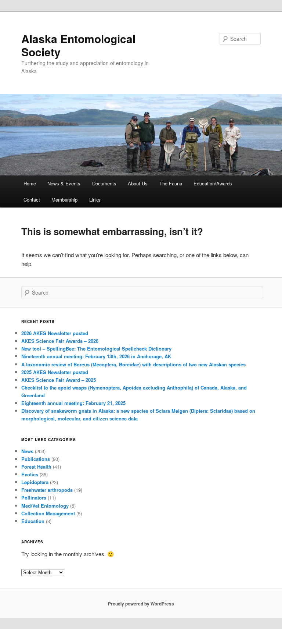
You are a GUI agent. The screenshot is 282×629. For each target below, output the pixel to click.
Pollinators (33, 497)
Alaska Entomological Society (78, 45)
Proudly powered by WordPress (141, 603)
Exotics (29, 474)
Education (32, 521)
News (27, 451)
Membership (64, 199)
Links (95, 199)
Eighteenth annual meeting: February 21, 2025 (73, 402)
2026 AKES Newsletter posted (54, 333)
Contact (32, 199)
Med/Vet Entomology (45, 505)
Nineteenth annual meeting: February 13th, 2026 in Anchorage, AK (96, 356)
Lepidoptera (34, 482)
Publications (35, 458)
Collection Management (48, 513)
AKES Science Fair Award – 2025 (58, 379)
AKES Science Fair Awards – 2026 (59, 340)
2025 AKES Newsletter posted (54, 372)
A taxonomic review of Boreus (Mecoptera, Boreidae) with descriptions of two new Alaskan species (133, 364)
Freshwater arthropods (47, 489)
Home (30, 183)
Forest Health (36, 466)
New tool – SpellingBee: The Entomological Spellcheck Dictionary (96, 348)
